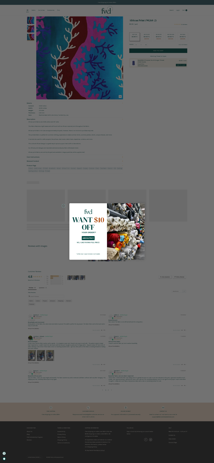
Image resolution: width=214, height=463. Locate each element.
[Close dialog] (63, 205)
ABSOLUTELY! (88, 238)
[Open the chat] (4, 458)
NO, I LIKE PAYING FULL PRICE (88, 242)
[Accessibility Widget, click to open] (4, 453)
